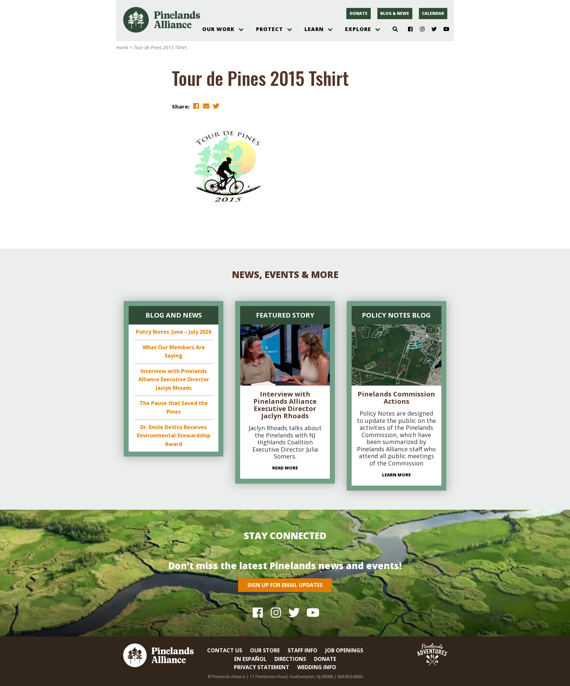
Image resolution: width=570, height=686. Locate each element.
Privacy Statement (261, 667)
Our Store (265, 650)
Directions (290, 659)
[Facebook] (408, 29)
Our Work (218, 29)
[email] (206, 106)
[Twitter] (432, 29)
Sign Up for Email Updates (285, 585)
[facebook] (196, 106)
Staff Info (302, 650)
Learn (314, 29)
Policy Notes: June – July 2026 (173, 331)
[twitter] (216, 106)
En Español (250, 659)
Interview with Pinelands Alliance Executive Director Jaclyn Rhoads (173, 379)
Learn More (396, 475)
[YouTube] (443, 29)
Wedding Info (316, 667)
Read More (285, 468)
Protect (269, 29)
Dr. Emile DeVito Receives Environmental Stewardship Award (173, 436)
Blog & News (394, 13)
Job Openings (344, 650)
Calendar (433, 13)
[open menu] (241, 30)
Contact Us (224, 650)
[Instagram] (420, 29)
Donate (358, 13)
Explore (358, 29)
